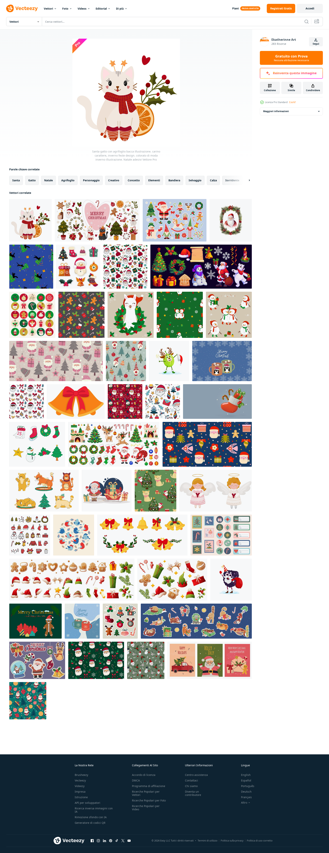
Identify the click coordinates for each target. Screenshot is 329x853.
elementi (154, 180)
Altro (244, 802)
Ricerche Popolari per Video (146, 807)
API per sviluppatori (87, 803)
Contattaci (191, 780)
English (246, 775)
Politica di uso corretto (260, 840)
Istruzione (81, 797)
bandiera (174, 180)
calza (213, 180)
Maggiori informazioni (276, 111)
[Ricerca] (306, 21)
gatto (32, 180)
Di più (120, 8)
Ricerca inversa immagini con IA (94, 809)
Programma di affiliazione (148, 786)
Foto (65, 8)
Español (246, 780)
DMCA (136, 780)
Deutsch (246, 791)
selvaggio (195, 180)
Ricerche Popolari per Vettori (146, 793)
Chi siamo (191, 786)
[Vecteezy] (22, 8)
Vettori (48, 8)
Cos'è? (292, 102)
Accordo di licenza (143, 775)
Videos (82, 8)
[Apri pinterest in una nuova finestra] (110, 840)
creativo (113, 180)
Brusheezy (81, 775)
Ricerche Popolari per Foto (149, 800)
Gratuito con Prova (291, 58)
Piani (235, 8)
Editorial (101, 8)
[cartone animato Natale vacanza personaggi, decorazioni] (201, 267)
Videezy (80, 786)
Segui (316, 43)
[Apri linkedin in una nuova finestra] (104, 840)
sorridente (232, 180)
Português (247, 786)
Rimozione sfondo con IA (91, 817)
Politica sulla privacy (232, 840)
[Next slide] (246, 180)
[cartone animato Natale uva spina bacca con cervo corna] (169, 361)
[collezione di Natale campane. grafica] (142, 535)
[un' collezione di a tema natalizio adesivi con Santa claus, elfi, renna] (174, 220)
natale (48, 180)
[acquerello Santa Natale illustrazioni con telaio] (231, 220)
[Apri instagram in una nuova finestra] (98, 840)
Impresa (80, 791)
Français (246, 797)
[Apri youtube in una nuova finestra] (129, 840)
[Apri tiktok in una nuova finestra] (116, 840)
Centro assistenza (196, 775)
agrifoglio (68, 180)
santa (16, 180)
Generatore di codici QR (90, 823)
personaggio (91, 180)
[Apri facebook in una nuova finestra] (92, 840)
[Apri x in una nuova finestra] (122, 840)
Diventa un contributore (193, 793)
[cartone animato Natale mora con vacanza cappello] (231, 580)
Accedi (310, 8)
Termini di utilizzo (207, 840)
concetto (134, 180)
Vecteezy (80, 780)
